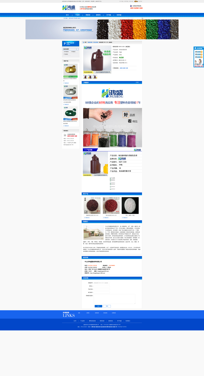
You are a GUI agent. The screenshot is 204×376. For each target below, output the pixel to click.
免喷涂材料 (71, 18)
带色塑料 (76, 18)
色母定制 (97, 312)
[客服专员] (199, 54)
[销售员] (199, 57)
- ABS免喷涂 (66, 51)
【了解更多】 (66, 83)
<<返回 (137, 82)
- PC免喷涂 (65, 54)
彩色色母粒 (95, 42)
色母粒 (88, 312)
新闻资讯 (98, 15)
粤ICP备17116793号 (122, 326)
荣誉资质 (88, 15)
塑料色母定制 (92, 320)
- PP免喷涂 (73, 51)
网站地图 (131, 1)
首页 (85, 42)
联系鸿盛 (126, 1)
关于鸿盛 (121, 1)
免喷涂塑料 (66, 49)
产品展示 (77, 15)
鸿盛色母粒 (90, 42)
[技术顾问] (199, 52)
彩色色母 (105, 312)
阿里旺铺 (140, 1)
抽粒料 (79, 18)
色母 (79, 312)
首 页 (67, 15)
